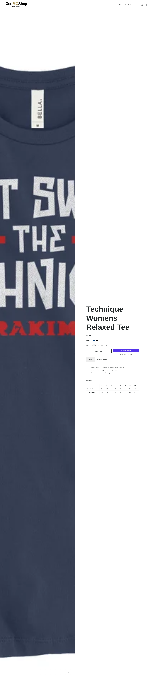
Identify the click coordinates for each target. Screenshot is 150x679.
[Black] (97, 340)
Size (87, 345)
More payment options (126, 354)
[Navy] (94, 340)
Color (88, 340)
